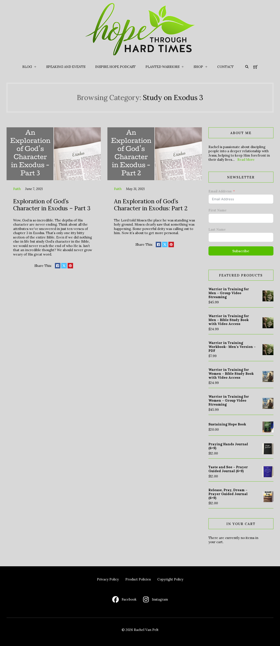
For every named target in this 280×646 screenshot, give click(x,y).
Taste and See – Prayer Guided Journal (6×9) (228, 469)
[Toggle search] (246, 66)
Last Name (217, 229)
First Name (217, 210)
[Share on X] (64, 265)
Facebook (129, 599)
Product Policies (138, 579)
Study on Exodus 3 (173, 97)
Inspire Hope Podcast (115, 67)
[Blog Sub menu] (35, 67)
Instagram (160, 599)
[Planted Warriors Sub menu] (183, 67)
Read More (246, 159)
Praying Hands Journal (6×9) (228, 446)
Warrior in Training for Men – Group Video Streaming (228, 293)
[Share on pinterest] (70, 265)
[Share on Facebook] (57, 265)
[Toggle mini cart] (255, 67)
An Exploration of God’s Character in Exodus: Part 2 (150, 204)
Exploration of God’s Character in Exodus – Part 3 (51, 204)
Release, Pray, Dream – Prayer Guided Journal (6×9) (228, 494)
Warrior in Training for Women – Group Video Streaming (228, 400)
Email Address (220, 191)
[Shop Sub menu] (206, 67)
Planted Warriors (162, 67)
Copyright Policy (170, 579)
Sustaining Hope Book (227, 424)
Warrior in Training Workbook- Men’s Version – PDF (232, 347)
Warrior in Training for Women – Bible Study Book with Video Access (231, 374)
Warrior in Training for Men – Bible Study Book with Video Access (228, 320)
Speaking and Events (65, 67)
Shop (198, 67)
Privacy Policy (108, 579)
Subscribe (240, 251)
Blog (27, 67)
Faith (17, 189)
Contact (225, 67)
